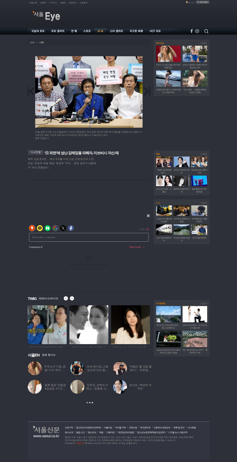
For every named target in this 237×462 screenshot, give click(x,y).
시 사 (158, 203)
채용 (101, 432)
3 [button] (92, 402)
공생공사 (73, 2)
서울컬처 (83, 2)
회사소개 (69, 432)
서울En (63, 2)
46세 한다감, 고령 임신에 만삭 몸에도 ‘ (97, 370)
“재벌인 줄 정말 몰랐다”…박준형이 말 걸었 (140, 370)
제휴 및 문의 (178, 427)
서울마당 (108, 427)
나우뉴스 (53, 2)
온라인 (93, 427)
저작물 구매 (120, 427)
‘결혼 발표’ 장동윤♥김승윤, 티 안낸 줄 (55, 389)
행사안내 (92, 432)
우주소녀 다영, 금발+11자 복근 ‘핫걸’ (55, 370)
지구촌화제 (160, 303)
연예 (158, 154)
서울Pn (43, 2)
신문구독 (69, 427)
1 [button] (87, 402)
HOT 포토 (160, 43)
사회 (41, 42)
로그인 (191, 2)
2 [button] (90, 402)
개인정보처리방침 (126, 432)
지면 (87, 427)
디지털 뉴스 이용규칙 (177, 432)
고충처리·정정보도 (161, 427)
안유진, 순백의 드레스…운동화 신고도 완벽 (97, 389)
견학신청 (133, 427)
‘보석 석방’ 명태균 (199, 238)
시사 (32, 42)
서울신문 (33, 2)
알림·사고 (80, 432)
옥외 (98, 427)
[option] (47, 324)
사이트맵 (192, 427)
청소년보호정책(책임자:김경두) (151, 432)
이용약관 (110, 432)
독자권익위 (145, 427)
